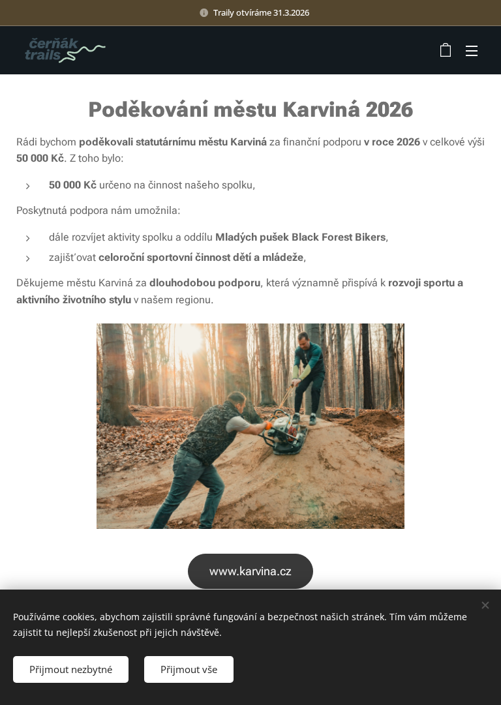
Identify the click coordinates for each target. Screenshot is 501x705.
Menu (472, 50)
